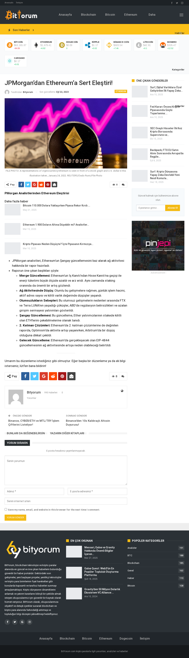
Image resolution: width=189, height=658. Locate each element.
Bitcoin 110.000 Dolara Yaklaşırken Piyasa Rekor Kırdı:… (56, 205)
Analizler (132, 547)
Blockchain (88, 14)
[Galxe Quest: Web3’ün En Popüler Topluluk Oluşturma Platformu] (74, 573)
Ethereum (130, 14)
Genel (131, 570)
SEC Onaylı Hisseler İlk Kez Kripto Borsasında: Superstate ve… (166, 131)
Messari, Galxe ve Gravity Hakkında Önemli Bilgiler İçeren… (99, 551)
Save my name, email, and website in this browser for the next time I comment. (54, 509)
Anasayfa (9, 2)
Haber (131, 578)
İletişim (19, 2)
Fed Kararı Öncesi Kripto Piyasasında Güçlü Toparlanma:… (165, 110)
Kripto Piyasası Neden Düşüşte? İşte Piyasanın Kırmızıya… (58, 244)
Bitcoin (110, 14)
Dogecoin (126, 638)
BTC (130, 555)
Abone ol (173, 207)
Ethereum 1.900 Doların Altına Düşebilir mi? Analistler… (56, 224)
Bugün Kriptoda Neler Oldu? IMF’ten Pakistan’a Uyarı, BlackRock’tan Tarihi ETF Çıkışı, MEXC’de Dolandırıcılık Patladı (106, 30)
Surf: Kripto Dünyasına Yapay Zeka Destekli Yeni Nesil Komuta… (165, 175)
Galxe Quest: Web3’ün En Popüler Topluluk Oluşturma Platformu (101, 572)
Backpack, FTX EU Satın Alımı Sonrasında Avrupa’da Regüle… (166, 153)
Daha (152, 14)
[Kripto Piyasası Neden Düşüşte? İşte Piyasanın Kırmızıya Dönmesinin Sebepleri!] (12, 248)
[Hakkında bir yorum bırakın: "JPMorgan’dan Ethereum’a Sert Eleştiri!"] (123, 185)
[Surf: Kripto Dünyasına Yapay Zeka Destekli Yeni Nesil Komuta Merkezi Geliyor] (140, 176)
